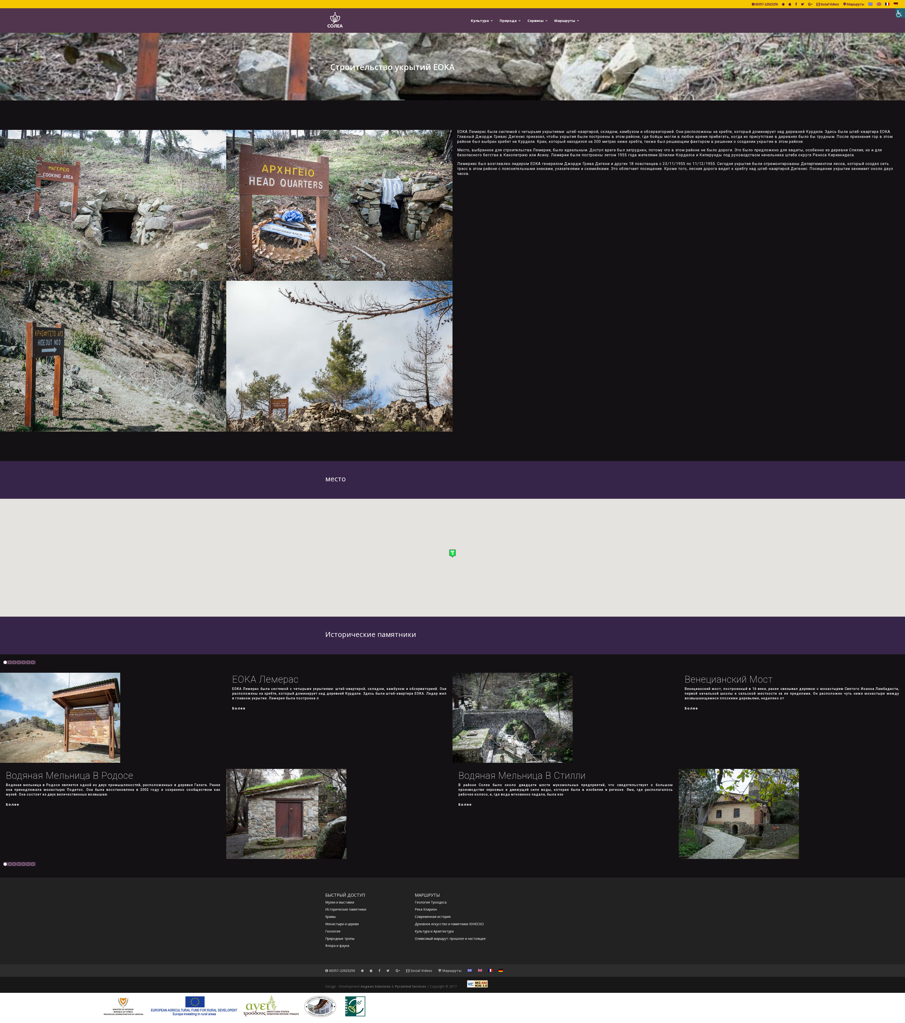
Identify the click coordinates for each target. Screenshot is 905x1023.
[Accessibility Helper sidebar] (900, 13)
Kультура (480, 21)
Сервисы (535, 21)
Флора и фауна (337, 945)
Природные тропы (339, 938)
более (239, 708)
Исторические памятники (345, 909)
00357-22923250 (766, 4)
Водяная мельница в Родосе (69, 775)
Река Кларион (426, 909)
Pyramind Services (410, 986)
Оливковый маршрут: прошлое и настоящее (450, 938)
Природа (508, 21)
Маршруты (855, 4)
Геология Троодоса (431, 902)
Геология (332, 931)
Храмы (330, 916)
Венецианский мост (729, 679)
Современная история (433, 916)
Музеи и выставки (339, 902)
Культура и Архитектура (434, 931)
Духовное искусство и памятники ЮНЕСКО (449, 924)
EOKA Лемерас (265, 679)
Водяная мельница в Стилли (522, 775)
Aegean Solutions (376, 986)
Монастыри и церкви (342, 924)
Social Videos (829, 4)
